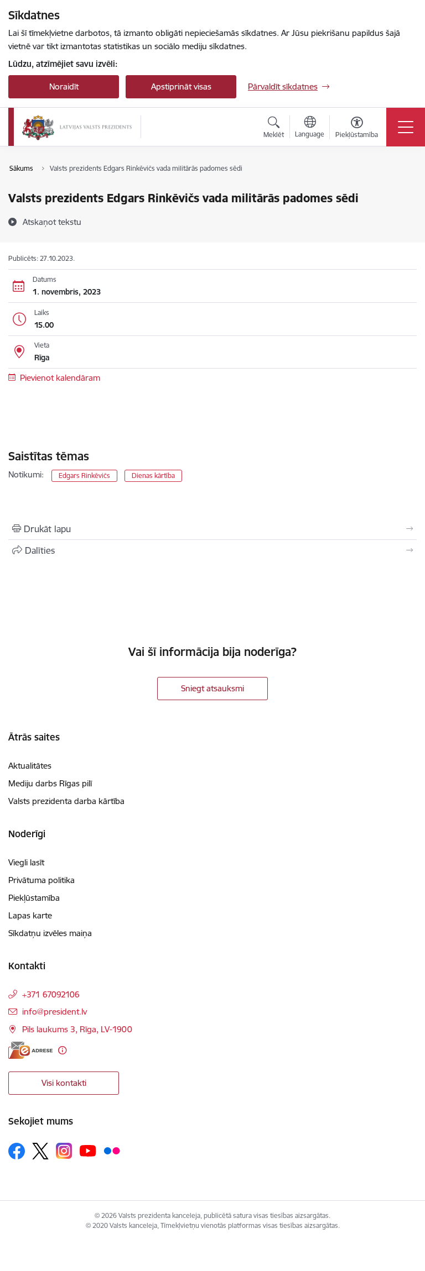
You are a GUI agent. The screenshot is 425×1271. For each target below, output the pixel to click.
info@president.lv (54, 1011)
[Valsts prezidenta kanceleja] (77, 127)
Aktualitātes (29, 765)
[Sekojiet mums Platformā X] (40, 1151)
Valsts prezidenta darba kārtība (66, 801)
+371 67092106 (51, 994)
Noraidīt (64, 86)
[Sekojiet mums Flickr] (111, 1150)
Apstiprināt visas (181, 86)
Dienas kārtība (153, 475)
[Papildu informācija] (62, 1050)
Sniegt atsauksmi (212, 688)
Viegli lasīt (26, 862)
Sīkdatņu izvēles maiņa (50, 933)
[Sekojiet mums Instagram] (64, 1151)
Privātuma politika (41, 880)
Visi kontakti (64, 1083)
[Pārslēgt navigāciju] (405, 127)
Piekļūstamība (34, 897)
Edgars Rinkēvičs (84, 475)
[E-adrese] (30, 1050)
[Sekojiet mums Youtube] (88, 1150)
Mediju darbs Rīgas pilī (50, 783)
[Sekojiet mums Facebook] (16, 1151)
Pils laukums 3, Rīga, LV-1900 (77, 1029)
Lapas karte (30, 915)
